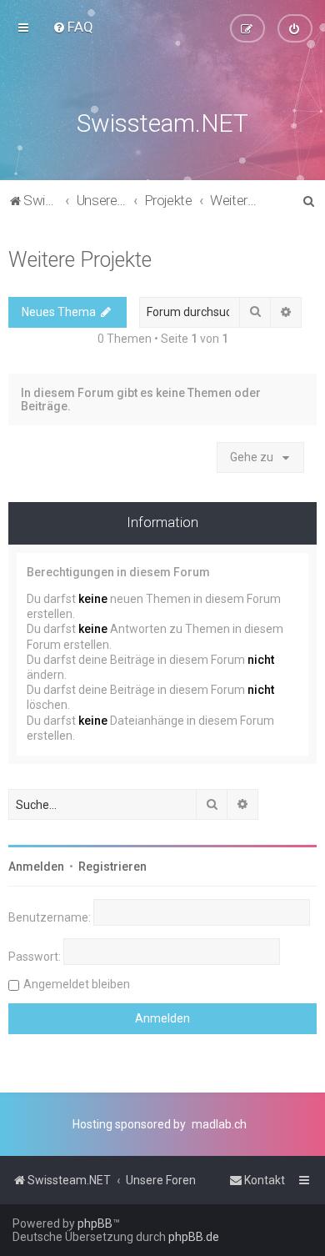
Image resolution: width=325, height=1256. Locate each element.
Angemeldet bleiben (76, 984)
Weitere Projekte (80, 260)
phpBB (95, 1223)
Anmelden (36, 866)
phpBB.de (193, 1236)
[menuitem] (73, 26)
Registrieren (112, 866)
